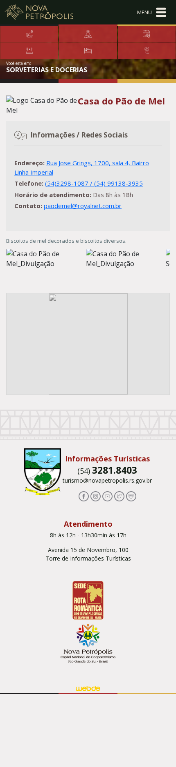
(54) (107, 471)
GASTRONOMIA (29, 50)
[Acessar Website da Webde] (88, 687)
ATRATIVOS (29, 34)
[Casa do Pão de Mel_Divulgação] (126, 258)
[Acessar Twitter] (119, 496)
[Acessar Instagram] (95, 496)
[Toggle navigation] (151, 12)
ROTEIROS (88, 34)
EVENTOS (147, 34)
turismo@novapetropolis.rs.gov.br (107, 480)
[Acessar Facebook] (84, 496)
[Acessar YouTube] (107, 496)
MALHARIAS (147, 50)
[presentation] (22, 252)
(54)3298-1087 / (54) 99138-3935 (94, 183)
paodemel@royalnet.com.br (83, 206)
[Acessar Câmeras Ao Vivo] (131, 496)
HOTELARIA (88, 50)
